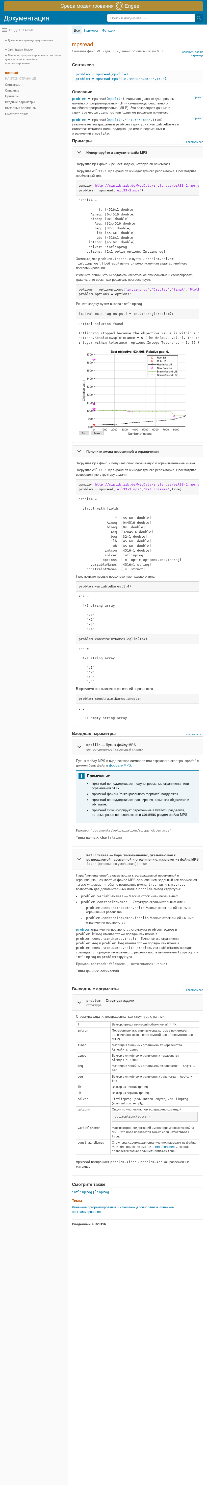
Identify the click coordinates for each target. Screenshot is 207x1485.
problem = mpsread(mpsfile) (102, 74)
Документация (26, 18)
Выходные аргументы (20, 108)
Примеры (12, 96)
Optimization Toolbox (20, 49)
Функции (108, 30)
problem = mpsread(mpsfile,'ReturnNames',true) (121, 79)
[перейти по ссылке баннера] (103, 6)
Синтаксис (12, 84)
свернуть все (194, 141)
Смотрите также (17, 114)
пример (198, 97)
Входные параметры (20, 102)
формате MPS (120, 765)
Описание (12, 90)
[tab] (137, 152)
